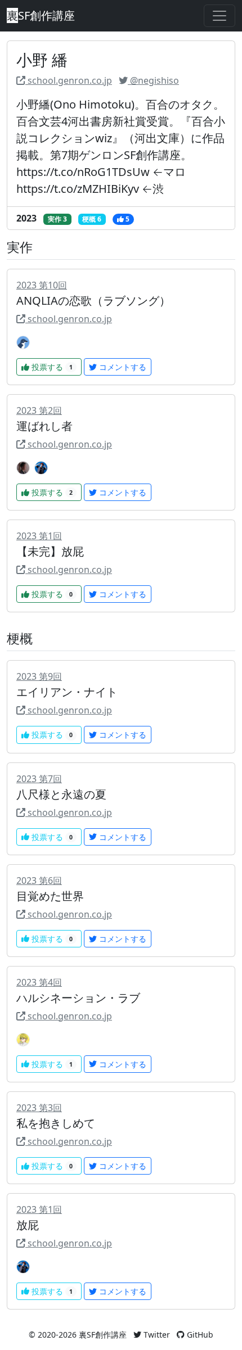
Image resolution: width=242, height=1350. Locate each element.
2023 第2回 (39, 410)
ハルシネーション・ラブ (78, 997)
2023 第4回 (39, 982)
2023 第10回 (41, 285)
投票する (52, 367)
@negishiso (153, 80)
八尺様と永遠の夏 (61, 794)
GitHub (199, 1334)
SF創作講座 (41, 15)
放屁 (27, 1224)
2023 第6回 (39, 880)
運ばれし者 (44, 426)
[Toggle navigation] (219, 15)
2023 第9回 (39, 676)
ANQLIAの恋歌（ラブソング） (93, 300)
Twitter (155, 1334)
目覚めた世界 (50, 896)
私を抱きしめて (55, 1123)
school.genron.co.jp (68, 80)
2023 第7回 (39, 779)
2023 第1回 (39, 536)
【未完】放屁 (50, 551)
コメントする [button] (121, 367)
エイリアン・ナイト (67, 691)
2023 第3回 (39, 1107)
